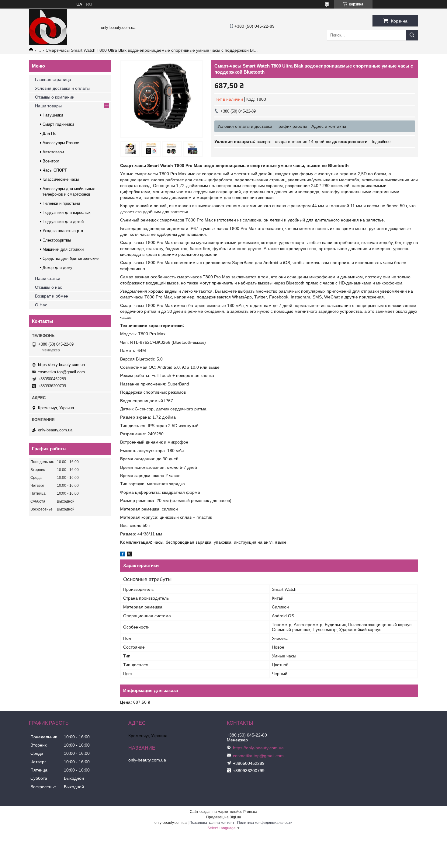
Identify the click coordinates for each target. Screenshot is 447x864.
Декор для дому (57, 267)
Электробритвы (57, 240)
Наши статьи (47, 278)
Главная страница (53, 79)
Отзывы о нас (48, 287)
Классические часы (61, 179)
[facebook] (122, 554)
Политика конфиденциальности (265, 822)
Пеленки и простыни (61, 203)
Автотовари (53, 152)
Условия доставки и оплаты (62, 88)
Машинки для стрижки (63, 249)
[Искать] (412, 35)
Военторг (51, 161)
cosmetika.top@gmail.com (61, 372)
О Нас (41, 304)
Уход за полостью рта (63, 230)
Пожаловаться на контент (211, 822)
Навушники (53, 115)
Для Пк (49, 133)
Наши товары (48, 105)
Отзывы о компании (54, 97)
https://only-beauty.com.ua (61, 364)
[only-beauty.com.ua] (48, 43)
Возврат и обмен (51, 296)
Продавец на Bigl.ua (223, 817)
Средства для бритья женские (71, 258)
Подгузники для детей (63, 221)
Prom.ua (250, 812)
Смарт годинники (58, 124)
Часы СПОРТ (55, 170)
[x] (129, 554)
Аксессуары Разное (61, 143)
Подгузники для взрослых (67, 212)
